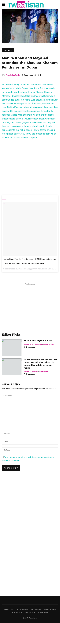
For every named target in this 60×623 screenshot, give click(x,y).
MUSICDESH (43, 613)
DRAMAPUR (36, 610)
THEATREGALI (22, 610)
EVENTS (8, 50)
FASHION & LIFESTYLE (33, 344)
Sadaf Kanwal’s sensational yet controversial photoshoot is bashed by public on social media (40, 363)
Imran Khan (23, 269)
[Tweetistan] (26, 8)
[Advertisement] (30, 304)
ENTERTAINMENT (31, 372)
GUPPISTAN (44, 372)
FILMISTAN (8, 610)
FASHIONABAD (49, 344)
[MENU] (3, 4)
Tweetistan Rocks (13, 75)
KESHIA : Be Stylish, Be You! (38, 340)
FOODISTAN (17, 613)
